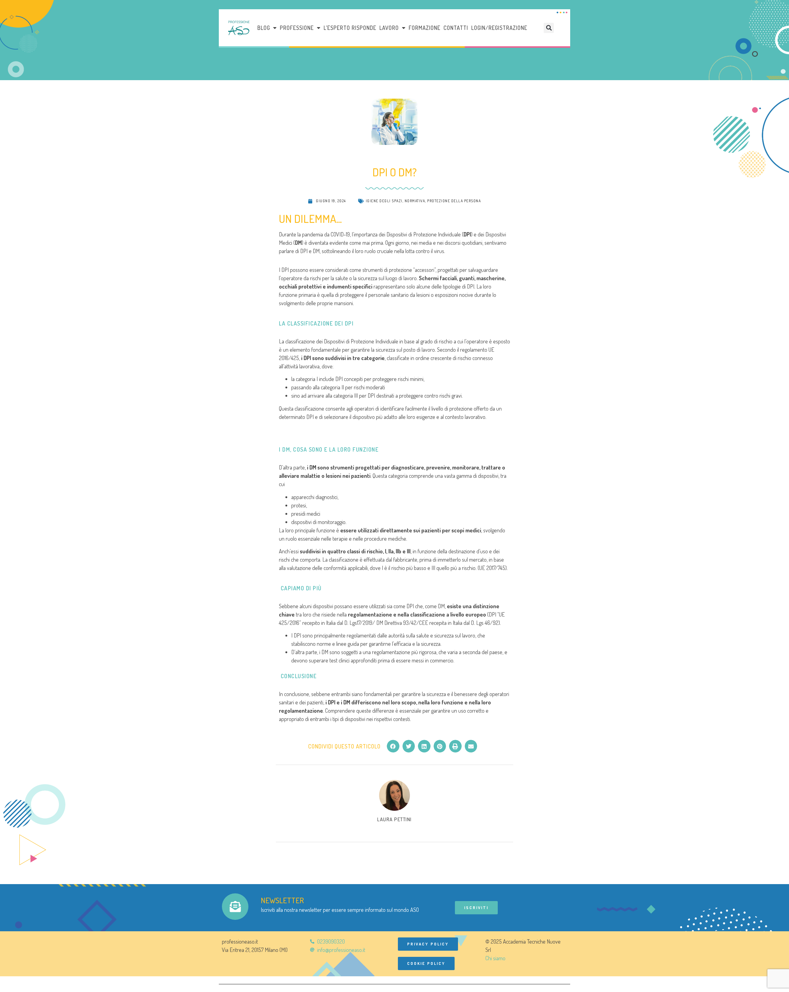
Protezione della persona (454, 201)
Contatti (456, 27)
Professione (297, 27)
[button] (549, 28)
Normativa (415, 201)
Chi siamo (495, 958)
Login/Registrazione (499, 27)
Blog (263, 27)
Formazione (424, 27)
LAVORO (389, 27)
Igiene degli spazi (384, 201)
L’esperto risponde (350, 27)
